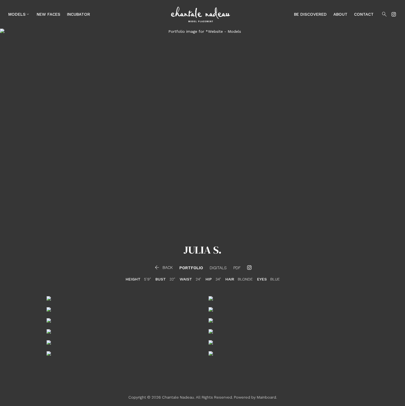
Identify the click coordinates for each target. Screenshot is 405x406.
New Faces (48, 14)
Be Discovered (310, 14)
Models (19, 14)
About (340, 14)
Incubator (78, 14)
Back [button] (163, 267)
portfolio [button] (191, 268)
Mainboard (266, 397)
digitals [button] (218, 268)
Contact (364, 14)
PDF (237, 268)
